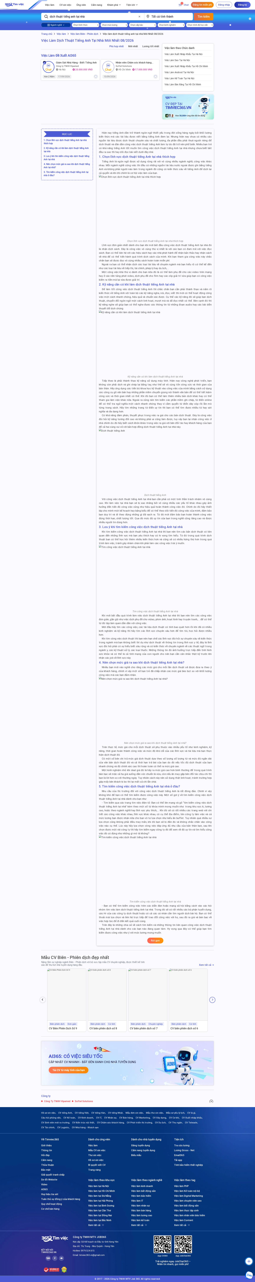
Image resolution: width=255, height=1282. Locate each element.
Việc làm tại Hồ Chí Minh (101, 1191)
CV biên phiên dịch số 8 (103, 1028)
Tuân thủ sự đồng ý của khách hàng (60, 1199)
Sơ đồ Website (49, 1179)
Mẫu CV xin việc (96, 1150)
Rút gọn (155, 940)
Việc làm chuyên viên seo (188, 1200)
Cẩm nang (96, 4)
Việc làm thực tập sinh (186, 1210)
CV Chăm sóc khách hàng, (111, 1122)
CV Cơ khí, (174, 1117)
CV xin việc (65, 4)
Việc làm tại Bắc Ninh (99, 1220)
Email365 (179, 1155)
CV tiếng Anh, (65, 1113)
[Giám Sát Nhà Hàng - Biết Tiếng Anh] (48, 67)
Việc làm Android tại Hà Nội (179, 72)
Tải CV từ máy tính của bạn (68, 1070)
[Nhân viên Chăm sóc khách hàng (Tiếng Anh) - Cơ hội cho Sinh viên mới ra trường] (108, 67)
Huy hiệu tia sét (49, 1194)
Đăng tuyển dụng (140, 1145)
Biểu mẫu (136, 1155)
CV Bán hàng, (126, 1117)
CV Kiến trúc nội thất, (83, 1122)
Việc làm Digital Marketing (188, 1195)
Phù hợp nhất (116, 46)
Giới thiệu (46, 1145)
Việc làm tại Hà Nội (98, 1186)
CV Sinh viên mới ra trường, (55, 1122)
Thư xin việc (94, 1155)
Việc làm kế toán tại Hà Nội (179, 78)
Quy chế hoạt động (51, 1204)
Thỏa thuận (47, 1165)
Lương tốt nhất (150, 46)
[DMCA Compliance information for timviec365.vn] (64, 1270)
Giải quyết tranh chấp (52, 1174)
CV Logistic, (63, 1127)
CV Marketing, (143, 1117)
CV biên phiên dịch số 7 (144, 1028)
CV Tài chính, (48, 1127)
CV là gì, (191, 1113)
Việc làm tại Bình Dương (101, 1205)
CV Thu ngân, (176, 1122)
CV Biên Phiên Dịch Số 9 (63, 1028)
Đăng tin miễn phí (202, 4)
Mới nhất (133, 46)
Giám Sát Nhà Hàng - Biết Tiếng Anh (76, 62)
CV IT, (99, 1117)
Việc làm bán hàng (141, 1210)
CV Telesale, (191, 1122)
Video (44, 1184)
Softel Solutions (124, 66)
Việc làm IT (137, 1200)
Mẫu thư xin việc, (155, 1113)
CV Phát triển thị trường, (140, 1122)
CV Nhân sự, (110, 1117)
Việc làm (49, 4)
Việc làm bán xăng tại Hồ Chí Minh (183, 84)
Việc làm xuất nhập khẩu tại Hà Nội (183, 54)
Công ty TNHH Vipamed (67, 66)
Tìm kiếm (203, 16)
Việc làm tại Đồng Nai (100, 1215)
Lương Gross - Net (184, 1150)
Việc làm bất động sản (143, 1191)
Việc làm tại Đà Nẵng (99, 1195)
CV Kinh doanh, (86, 1117)
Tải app (178, 1160)
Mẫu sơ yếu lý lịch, (175, 1113)
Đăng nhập (224, 4)
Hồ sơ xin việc (95, 1160)
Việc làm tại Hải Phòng (100, 1200)
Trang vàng (94, 1169)
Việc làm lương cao (141, 1215)
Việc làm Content (183, 1220)
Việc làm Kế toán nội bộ (187, 1191)
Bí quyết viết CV (97, 1165)
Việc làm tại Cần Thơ (99, 1210)
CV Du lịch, (160, 1122)
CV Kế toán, (69, 1117)
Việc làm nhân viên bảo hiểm (189, 1215)
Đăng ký (242, 4)
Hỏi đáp (45, 1155)
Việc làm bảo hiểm (141, 1195)
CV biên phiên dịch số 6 (184, 1028)
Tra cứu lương (181, 1145)
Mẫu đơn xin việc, (135, 1113)
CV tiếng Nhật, (115, 1113)
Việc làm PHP (181, 1186)
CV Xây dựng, (160, 1117)
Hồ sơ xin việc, (48, 1113)
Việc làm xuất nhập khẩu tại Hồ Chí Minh (186, 66)
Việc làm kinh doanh (142, 1186)
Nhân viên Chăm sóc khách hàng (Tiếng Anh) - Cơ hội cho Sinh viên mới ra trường (134, 62)
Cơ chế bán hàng (50, 1208)
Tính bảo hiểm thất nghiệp (188, 1165)
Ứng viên (81, 4)
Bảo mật (45, 1169)
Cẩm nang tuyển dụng (143, 1150)
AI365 (44, 1189)
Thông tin (46, 1150)
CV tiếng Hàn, (98, 1113)
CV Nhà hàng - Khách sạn (85, 1127)
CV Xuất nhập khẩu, (192, 1117)
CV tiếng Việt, (82, 1113)
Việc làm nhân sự (140, 1205)
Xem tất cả (205, 965)
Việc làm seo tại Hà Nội (177, 60)
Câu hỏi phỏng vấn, (51, 1117)
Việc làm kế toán (140, 1220)
